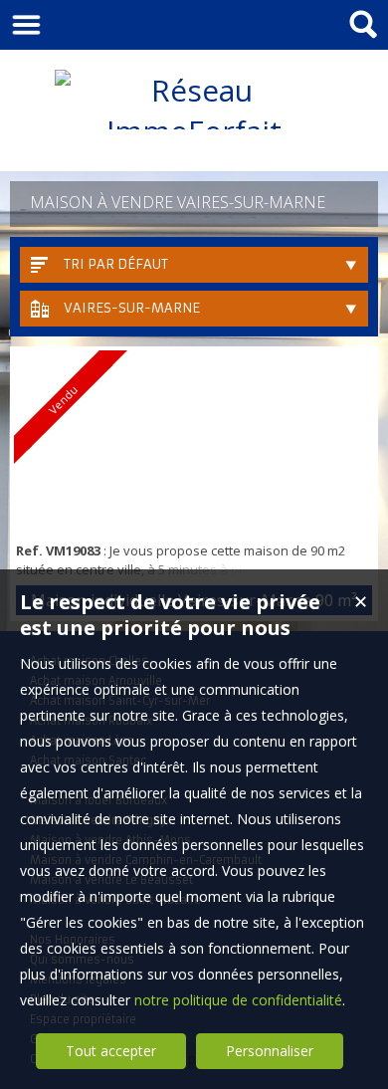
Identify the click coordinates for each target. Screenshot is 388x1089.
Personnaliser (269, 1050)
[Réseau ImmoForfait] (194, 130)
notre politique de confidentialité (238, 999)
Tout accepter (111, 1050)
